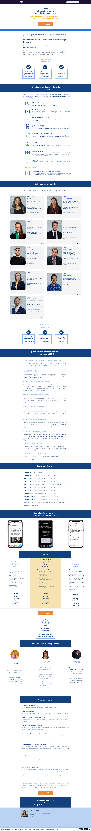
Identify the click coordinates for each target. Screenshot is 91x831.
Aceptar (86, 829)
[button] (45, 24)
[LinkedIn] (43, 217)
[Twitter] (41, 217)
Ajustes (81, 829)
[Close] (89, 829)
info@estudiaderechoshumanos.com (45, 805)
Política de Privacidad (54, 829)
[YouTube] (46, 823)
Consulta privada (73, 574)
